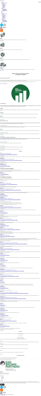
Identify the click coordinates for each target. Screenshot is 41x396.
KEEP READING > (2, 40)
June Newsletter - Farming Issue (4, 255)
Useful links (2, 378)
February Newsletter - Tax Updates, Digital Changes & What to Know (10, 229)
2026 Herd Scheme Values (4, 195)
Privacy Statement (9, 394)
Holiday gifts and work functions (5, 326)
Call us (36, 333)
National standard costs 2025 (4, 288)
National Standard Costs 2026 (4, 225)
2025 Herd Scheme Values (4, 260)
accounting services (31, 105)
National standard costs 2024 (4, 315)
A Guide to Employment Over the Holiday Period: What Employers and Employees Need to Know (14, 293)
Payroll (0, 218)
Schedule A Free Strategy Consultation (3, 83)
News (0, 274)
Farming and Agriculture (2, 158)
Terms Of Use (12, 394)
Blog (1, 379)
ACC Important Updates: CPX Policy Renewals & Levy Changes (9, 276)
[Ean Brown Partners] (2, 0)
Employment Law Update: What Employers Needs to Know (8, 154)
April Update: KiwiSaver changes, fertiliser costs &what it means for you (10, 207)
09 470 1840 (39, 2)
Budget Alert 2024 (2, 305)
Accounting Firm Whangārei (4, 174)
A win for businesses (3, 265)
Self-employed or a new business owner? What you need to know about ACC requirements (13, 298)
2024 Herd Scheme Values (4, 310)
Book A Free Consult (2, 119)
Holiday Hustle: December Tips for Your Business (7, 236)
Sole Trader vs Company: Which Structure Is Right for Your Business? (10, 199)
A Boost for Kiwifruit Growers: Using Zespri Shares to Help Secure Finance (11, 160)
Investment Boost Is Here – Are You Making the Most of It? (8, 184)
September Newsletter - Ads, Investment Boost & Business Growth (9, 249)
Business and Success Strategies (3, 164)
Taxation (1, 182)
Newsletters (1, 188)
